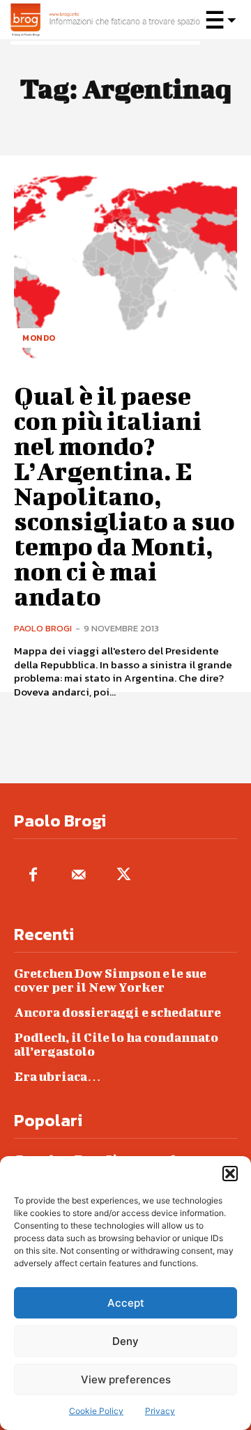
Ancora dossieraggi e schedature (117, 1012)
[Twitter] (124, 875)
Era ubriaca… (57, 1076)
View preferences (126, 1379)
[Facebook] (33, 875)
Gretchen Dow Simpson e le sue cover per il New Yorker (110, 980)
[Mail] (78, 875)
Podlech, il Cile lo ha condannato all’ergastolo (116, 1044)
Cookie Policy (96, 1411)
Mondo (39, 338)
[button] (230, 1174)
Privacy (160, 1411)
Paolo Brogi (43, 628)
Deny (125, 1341)
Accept (125, 1302)
